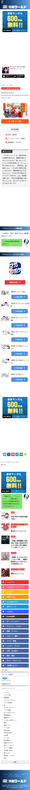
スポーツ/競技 (6, 462)
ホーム (5, 774)
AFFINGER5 (20, 787)
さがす (10, 774)
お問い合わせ (18, 776)
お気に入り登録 (6, 97)
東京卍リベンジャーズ (18, 531)
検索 (15, 762)
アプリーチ (18, 68)
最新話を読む (14, 282)
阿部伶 (4, 464)
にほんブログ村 (6, 680)
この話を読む (18, 297)
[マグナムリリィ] (17, 454)
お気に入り (17, 774)
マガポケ (12, 462)
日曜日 (17, 462)
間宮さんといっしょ (17, 573)
